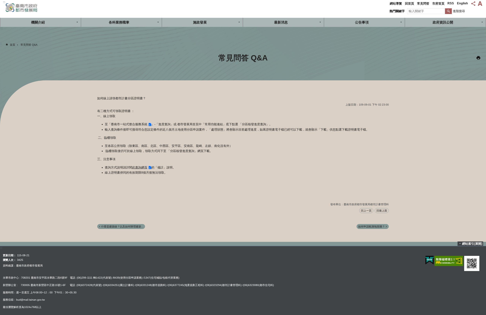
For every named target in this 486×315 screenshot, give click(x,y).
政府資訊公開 (443, 22)
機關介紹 (38, 22)
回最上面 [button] (381, 210)
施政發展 (200, 22)
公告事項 (362, 22)
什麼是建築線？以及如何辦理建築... (122, 226)
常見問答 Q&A (29, 44)
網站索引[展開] (472, 243)
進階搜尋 (459, 11)
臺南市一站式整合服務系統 (129, 124)
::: (4, 2)
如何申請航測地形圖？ (371, 226)
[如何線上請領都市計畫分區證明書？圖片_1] (471, 263)
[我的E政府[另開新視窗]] (429, 260)
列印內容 (478, 58)
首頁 (12, 44)
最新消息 (281, 22)
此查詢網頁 (139, 167)
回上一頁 (366, 210)
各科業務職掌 (119, 22)
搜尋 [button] (448, 11)
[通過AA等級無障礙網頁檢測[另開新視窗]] (449, 261)
